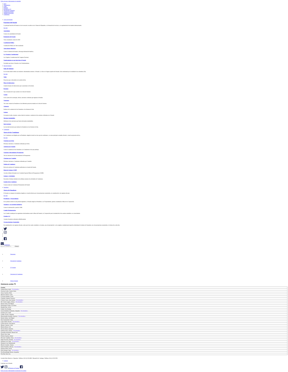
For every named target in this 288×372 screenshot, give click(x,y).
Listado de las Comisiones (10, 181)
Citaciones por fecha (9, 140)
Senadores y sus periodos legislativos (13, 204)
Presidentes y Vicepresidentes (11, 198)
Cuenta (5, 94)
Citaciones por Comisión (10, 158)
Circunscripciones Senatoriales (11, 222)
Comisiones (6, 129)
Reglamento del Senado (10, 36)
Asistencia (6, 106)
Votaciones (6, 100)
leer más (6, 28)
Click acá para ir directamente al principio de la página (13, 370)
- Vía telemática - (15, 289)
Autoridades (7, 31)
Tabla (5, 77)
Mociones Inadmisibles (9, 118)
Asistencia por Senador (9, 146)
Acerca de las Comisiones (11, 132)
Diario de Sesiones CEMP (10, 170)
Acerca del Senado (8, 19)
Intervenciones (7, 124)
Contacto (6, 360)
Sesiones (6, 112)
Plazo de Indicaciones (9, 83)
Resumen (6, 88)
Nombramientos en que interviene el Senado (15, 60)
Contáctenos (7, 244)
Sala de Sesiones (7, 65)
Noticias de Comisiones (9, 164)
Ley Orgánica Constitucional (11, 54)
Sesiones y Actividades (9, 176)
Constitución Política (9, 42)
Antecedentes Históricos (10, 48)
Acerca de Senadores (10, 190)
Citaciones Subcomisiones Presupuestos (14, 152)
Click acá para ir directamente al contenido (11, 1)
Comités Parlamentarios (10, 210)
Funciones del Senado (10, 22)
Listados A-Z (7, 216)
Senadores (6, 187)
